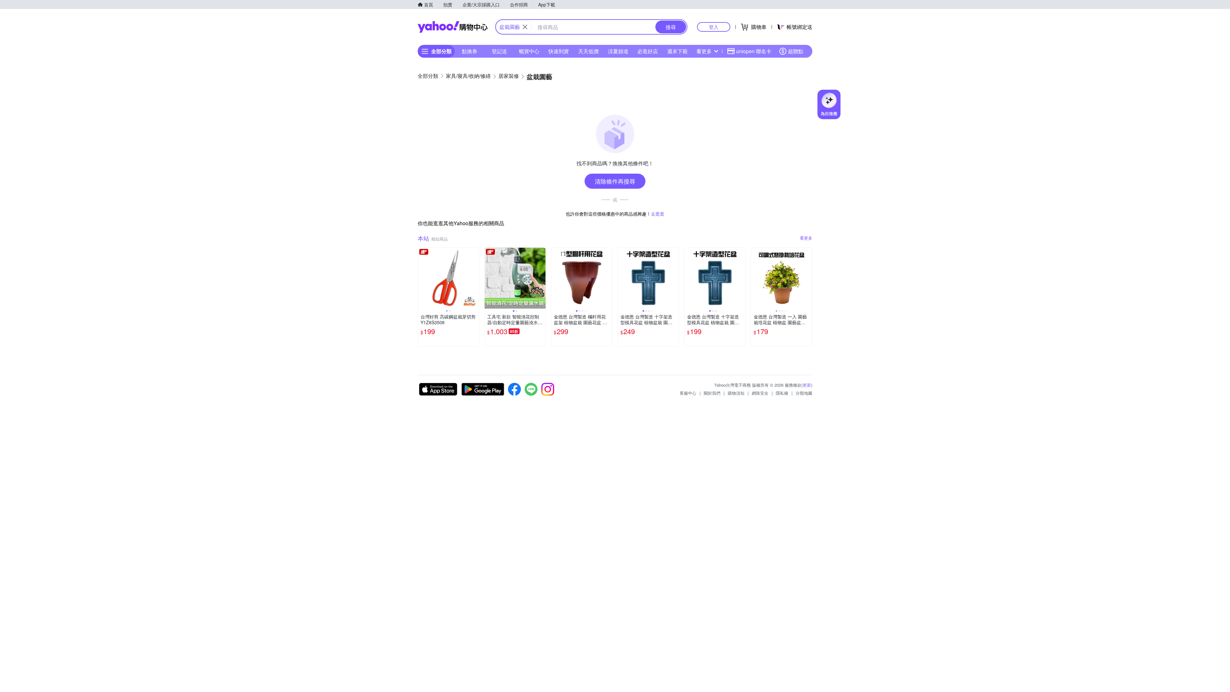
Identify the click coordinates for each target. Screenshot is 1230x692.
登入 (713, 26)
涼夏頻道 (618, 51)
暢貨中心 (529, 51)
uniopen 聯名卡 (753, 51)
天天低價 (588, 51)
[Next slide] (475, 278)
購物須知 (736, 393)
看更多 (704, 51)
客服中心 (688, 393)
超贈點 (795, 51)
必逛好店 (647, 51)
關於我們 (712, 393)
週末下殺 (677, 51)
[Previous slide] (422, 278)
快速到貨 (558, 51)
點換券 (469, 51)
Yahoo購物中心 (453, 27)
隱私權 (782, 393)
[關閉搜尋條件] (525, 27)
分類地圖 (804, 393)
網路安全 (760, 393)
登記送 (499, 51)
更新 (807, 385)
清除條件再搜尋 (615, 181)
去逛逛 (657, 213)
